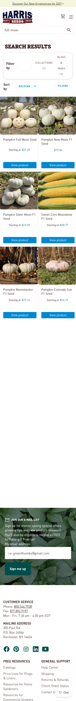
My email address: (18, 544)
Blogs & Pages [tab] (61, 66)
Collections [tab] (44, 65)
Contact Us (49, 692)
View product (19, 165)
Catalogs (9, 667)
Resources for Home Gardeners (17, 686)
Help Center (49, 667)
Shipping (47, 673)
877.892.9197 (19, 611)
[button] (27, 86)
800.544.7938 (23, 606)
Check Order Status (55, 686)
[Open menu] (71, 17)
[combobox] (33, 30)
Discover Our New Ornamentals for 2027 (37, 3)
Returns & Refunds (55, 679)
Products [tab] (24, 65)
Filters (63, 85)
